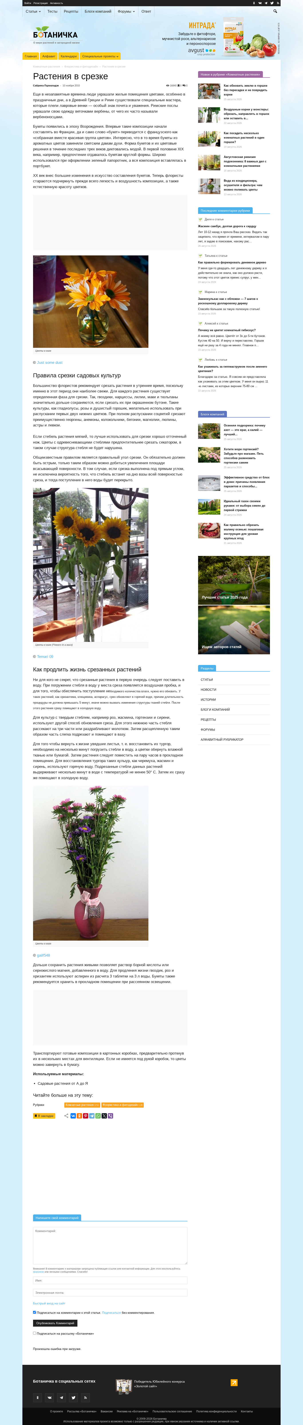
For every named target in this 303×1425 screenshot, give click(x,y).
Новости (208, 689)
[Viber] (110, 1116)
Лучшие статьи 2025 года (225, 597)
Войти (27, 3)
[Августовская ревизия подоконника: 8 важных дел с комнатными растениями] (209, 162)
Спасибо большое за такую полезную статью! (229, 309)
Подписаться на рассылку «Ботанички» (65, 1333)
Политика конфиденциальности (216, 1411)
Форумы (124, 11)
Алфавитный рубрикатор (222, 739)
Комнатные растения (46, 66)
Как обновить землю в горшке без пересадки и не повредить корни (245, 90)
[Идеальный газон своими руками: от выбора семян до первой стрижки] (209, 507)
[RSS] (278, 3)
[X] (104, 1116)
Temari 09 (45, 657)
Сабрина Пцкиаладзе (46, 85)
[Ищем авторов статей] (234, 629)
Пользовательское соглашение (172, 1411)
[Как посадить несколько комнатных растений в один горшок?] (209, 139)
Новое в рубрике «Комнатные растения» (230, 74)
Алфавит (48, 56)
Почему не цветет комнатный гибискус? (227, 330)
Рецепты (71, 11)
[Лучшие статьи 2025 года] (234, 580)
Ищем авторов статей (221, 647)
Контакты (247, 1411)
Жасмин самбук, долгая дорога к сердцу (227, 226)
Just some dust (50, 362)
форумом (38, 1271)
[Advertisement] (110, 1168)
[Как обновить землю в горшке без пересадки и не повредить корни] (209, 91)
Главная (31, 56)
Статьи (31, 11)
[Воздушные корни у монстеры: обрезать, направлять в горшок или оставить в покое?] (209, 115)
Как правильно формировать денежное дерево (232, 262)
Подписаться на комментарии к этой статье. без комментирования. (95, 1312)
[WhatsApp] (98, 1116)
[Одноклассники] (79, 1116)
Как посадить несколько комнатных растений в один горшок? (244, 137)
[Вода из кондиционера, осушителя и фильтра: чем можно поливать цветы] (209, 186)
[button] (275, 12)
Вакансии (107, 1411)
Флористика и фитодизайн (81, 66)
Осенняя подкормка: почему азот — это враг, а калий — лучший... (244, 430)
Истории (208, 699)
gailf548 (43, 955)
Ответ (146, 11)
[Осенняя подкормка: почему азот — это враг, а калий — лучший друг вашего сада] (209, 431)
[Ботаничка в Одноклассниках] (254, 3)
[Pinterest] (85, 1116)
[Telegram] (91, 1116)
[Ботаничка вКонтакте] (260, 3)
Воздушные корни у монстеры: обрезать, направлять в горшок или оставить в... (246, 114)
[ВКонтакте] (73, 1116)
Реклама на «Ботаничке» (132, 1411)
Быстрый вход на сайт (49, 1303)
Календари (69, 56)
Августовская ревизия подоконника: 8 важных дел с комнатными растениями (245, 161)
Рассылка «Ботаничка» (81, 1411)
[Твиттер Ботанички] (272, 3)
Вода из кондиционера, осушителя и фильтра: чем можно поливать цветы (243, 185)
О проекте (56, 1411)
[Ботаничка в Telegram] (266, 3)
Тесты (52, 11)
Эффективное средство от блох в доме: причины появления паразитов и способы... (247, 482)
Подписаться (111, 1312)
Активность (56, 3)
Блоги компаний (98, 11)
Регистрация (40, 3)
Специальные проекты (98, 56)
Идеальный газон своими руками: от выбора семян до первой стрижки (244, 506)
